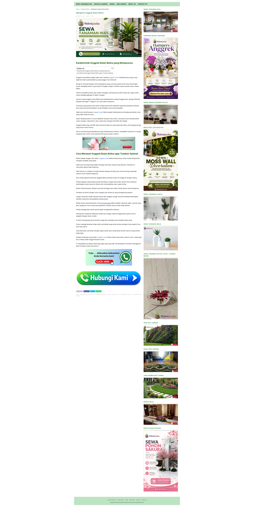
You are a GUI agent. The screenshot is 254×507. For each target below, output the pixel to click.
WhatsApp (99, 291)
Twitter (92, 291)
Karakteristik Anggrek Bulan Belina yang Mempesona (93, 71)
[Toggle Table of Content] (111, 68)
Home (77, 9)
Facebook (87, 291)
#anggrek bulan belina (86, 294)
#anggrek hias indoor (100, 294)
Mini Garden (121, 4)
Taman (112, 4)
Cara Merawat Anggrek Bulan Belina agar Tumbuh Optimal (95, 73)
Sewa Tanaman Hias (84, 4)
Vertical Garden (100, 4)
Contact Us (142, 4)
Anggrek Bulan (85, 9)
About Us (132, 4)
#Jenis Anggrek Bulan (113, 294)
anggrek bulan (114, 77)
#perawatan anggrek (126, 294)
